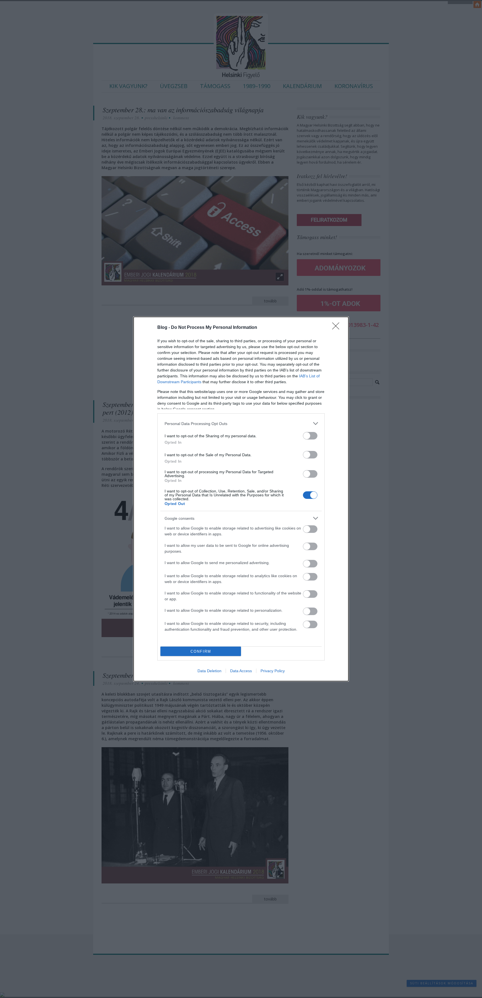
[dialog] (241, 499)
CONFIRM (201, 651)
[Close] (337, 327)
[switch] (310, 435)
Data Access (241, 671)
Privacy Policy (273, 671)
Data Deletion (209, 671)
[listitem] (241, 423)
